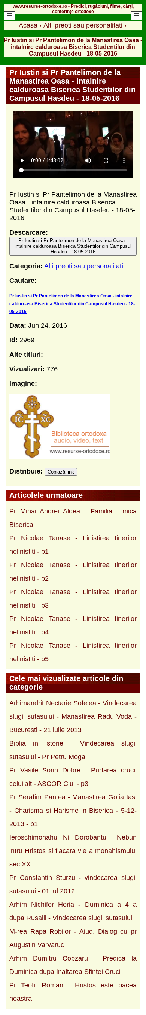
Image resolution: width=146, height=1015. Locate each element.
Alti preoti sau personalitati (83, 266)
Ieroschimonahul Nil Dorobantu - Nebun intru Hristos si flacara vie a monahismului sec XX (73, 851)
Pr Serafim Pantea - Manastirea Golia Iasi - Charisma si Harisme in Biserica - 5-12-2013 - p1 (73, 810)
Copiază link (61, 472)
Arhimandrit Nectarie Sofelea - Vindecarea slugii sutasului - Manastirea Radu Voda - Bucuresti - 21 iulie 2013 (73, 716)
